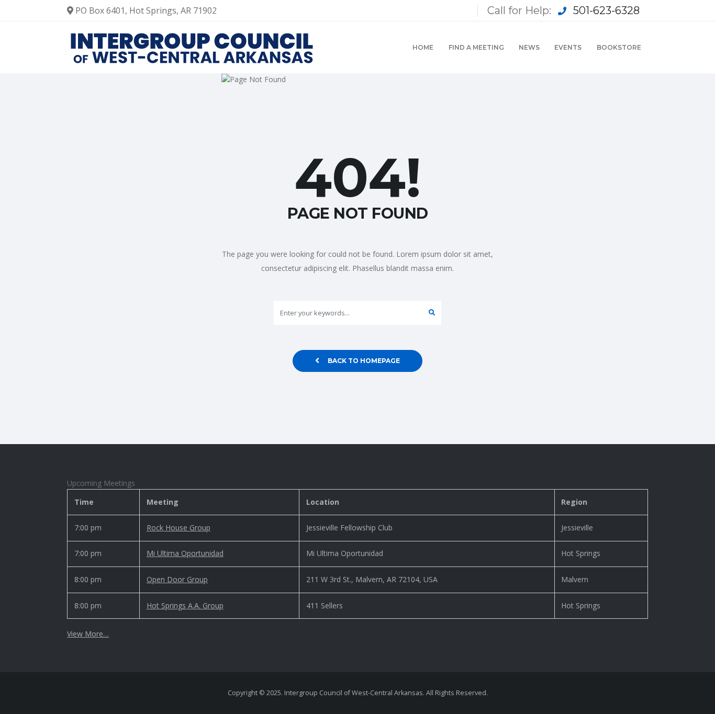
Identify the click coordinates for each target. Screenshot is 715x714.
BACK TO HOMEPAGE (364, 361)
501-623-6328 (606, 10)
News (529, 47)
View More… (88, 634)
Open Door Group (177, 579)
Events (568, 47)
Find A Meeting (476, 47)
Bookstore (619, 47)
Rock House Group (178, 527)
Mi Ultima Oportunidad (185, 553)
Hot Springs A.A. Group (185, 605)
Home (422, 47)
